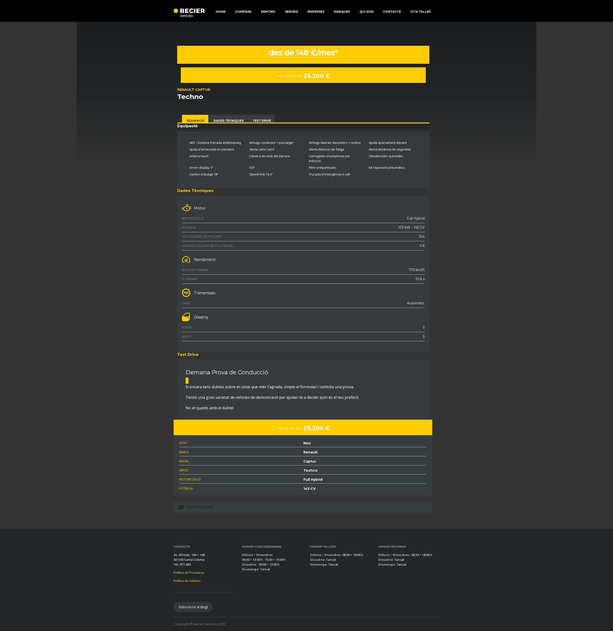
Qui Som (366, 11)
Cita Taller (420, 11)
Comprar (243, 11)
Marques (342, 11)
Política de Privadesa (189, 572)
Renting (268, 11)
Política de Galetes (187, 581)
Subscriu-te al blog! (193, 607)
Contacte (392, 11)
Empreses (315, 11)
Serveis (291, 11)
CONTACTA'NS (200, 507)
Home (221, 11)
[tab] (195, 120)
